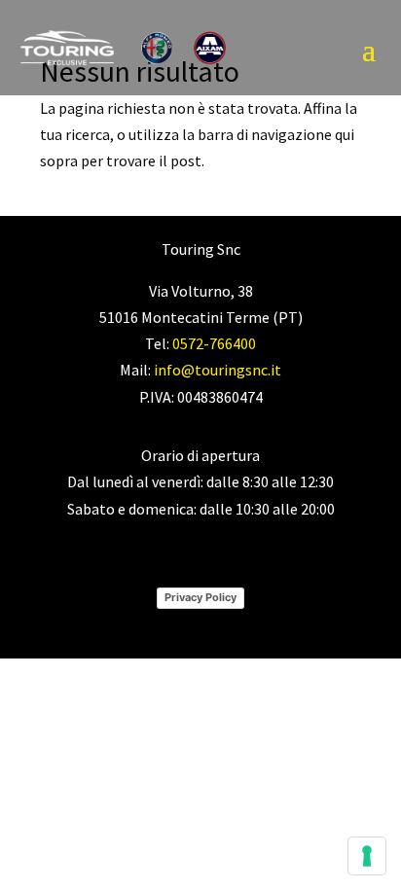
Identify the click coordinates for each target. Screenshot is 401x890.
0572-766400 (214, 343)
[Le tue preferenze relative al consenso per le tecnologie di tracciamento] (366, 855)
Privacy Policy (200, 597)
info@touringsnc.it (217, 369)
